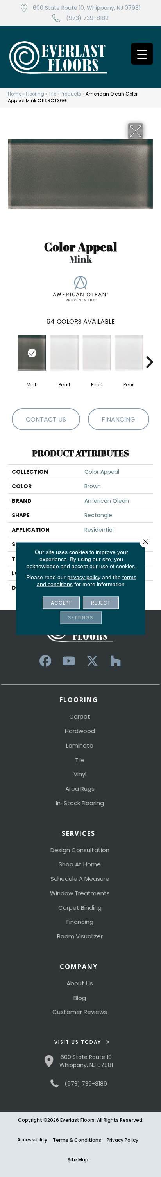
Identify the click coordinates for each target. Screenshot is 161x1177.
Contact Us (46, 419)
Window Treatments (80, 893)
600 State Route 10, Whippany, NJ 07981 (86, 8)
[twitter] (92, 661)
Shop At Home (80, 864)
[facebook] (45, 661)
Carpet (79, 716)
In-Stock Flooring (80, 803)
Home (14, 94)
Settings (80, 617)
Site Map (78, 1159)
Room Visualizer (80, 936)
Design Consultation (79, 850)
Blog (79, 998)
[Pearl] (64, 353)
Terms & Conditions (77, 1140)
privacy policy (83, 577)
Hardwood (80, 731)
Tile (52, 94)
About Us (79, 983)
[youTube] (68, 661)
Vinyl (79, 774)
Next (149, 350)
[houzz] (115, 661)
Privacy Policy (122, 1140)
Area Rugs (80, 788)
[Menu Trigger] (142, 54)
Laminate (79, 745)
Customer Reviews (79, 1012)
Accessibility (32, 1139)
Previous (12, 350)
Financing (79, 922)
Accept (61, 602)
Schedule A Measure (79, 879)
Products (71, 94)
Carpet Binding (80, 908)
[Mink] (32, 353)
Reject (101, 602)
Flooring (35, 94)
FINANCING (118, 419)
